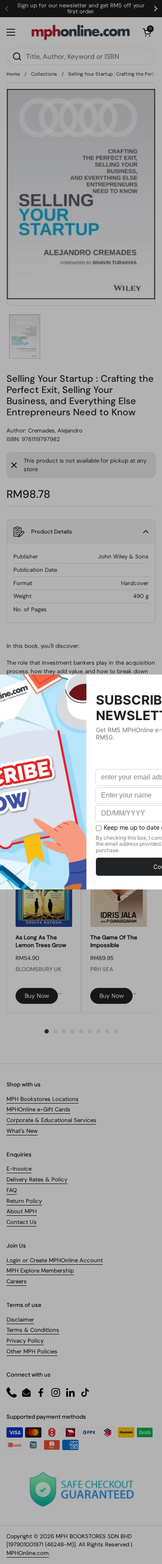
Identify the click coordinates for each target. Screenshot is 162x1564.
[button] (147, 32)
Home (13, 74)
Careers (16, 1281)
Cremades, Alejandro (55, 430)
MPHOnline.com (27, 1553)
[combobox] (81, 56)
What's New (22, 1131)
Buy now (37, 996)
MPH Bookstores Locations (42, 1099)
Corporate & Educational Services (51, 1120)
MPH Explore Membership (40, 1270)
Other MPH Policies (31, 1351)
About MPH (21, 1211)
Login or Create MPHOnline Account (54, 1260)
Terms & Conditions (32, 1330)
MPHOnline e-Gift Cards (38, 1109)
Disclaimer (20, 1319)
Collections (44, 74)
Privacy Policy (25, 1340)
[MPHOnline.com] (80, 32)
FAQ (11, 1190)
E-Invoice (19, 1168)
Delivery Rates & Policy (36, 1179)
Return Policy (24, 1201)
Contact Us (21, 1222)
